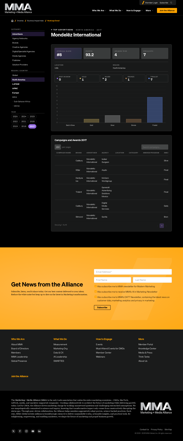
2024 (23, 116)
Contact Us (144, 429)
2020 (32, 121)
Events (99, 344)
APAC (15, 88)
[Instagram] (26, 431)
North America (18, 79)
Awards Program (151, 153)
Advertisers (17, 34)
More (150, 11)
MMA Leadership (19, 356)
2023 (32, 116)
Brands (15, 42)
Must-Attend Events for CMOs (110, 348)
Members (16, 352)
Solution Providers (20, 64)
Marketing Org (60, 348)
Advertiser (92, 153)
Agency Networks (19, 38)
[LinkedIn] (39, 431)
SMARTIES (59, 361)
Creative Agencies (20, 47)
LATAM (15, 84)
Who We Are (98, 10)
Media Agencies (19, 55)
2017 (32, 126)
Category (133, 153)
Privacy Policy (157, 429)
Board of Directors (20, 348)
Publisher (16, 60)
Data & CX (58, 352)
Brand (79, 153)
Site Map (168, 429)
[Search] (171, 2)
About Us (142, 361)
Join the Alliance (167, 10)
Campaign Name (63, 153)
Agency (105, 153)
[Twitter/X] (13, 431)
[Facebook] (20, 431)
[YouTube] (33, 431)
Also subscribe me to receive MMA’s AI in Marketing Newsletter (127, 292)
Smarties (20, 20)
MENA (17, 106)
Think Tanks (144, 356)
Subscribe (164, 2)
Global (15, 75)
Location (119, 153)
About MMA (17, 344)
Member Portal (145, 344)
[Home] (12, 21)
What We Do (115, 10)
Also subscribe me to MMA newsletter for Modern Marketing (126, 286)
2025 (15, 116)
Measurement (60, 344)
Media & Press (145, 352)
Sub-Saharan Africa (22, 101)
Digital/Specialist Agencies (23, 51)
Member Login (151, 2)
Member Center (103, 352)
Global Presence (19, 361)
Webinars (100, 356)
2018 (23, 126)
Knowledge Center (147, 348)
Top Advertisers (62, 29)
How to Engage (133, 10)
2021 (23, 121)
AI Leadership (60, 356)
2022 (15, 121)
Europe (15, 92)
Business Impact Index (35, 20)
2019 (15, 126)
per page (66, 147)
